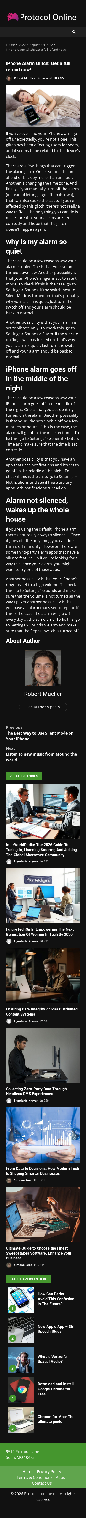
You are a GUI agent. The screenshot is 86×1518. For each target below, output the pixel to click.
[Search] (74, 32)
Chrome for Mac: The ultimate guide (21, 1420)
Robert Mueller (24, 78)
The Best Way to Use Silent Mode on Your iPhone (40, 733)
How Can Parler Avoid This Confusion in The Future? (21, 1300)
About (61, 1477)
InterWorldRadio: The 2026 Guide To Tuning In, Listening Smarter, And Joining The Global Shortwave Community (43, 811)
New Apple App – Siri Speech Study (21, 1330)
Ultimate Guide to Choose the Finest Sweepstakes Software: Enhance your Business (43, 1214)
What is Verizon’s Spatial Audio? (21, 1360)
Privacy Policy (49, 1471)
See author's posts (43, 707)
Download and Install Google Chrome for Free (21, 1390)
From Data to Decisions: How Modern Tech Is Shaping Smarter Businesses (43, 1135)
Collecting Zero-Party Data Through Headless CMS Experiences (43, 1055)
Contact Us (42, 1483)
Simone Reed (22, 1180)
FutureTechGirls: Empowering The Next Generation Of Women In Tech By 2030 (43, 895)
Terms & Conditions (35, 1477)
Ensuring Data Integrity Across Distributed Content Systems (43, 975)
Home (27, 1471)
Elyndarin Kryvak (25, 861)
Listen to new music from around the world (41, 754)
